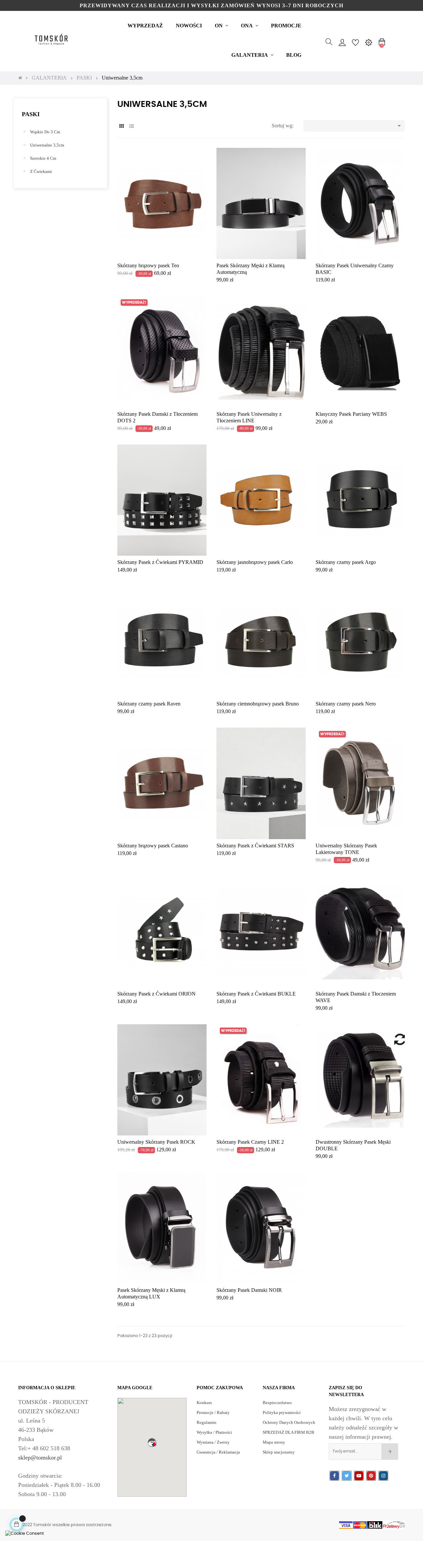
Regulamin (206, 1422)
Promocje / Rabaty (213, 1412)
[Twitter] (346, 1475)
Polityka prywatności (282, 1412)
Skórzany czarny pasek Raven (148, 703)
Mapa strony (274, 1442)
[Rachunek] (342, 42)
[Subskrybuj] (389, 1451)
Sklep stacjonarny (279, 1452)
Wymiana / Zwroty (213, 1442)
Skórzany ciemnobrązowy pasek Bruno (257, 703)
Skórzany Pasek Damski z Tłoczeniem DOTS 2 (157, 417)
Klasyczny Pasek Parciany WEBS (351, 414)
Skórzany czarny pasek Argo (346, 562)
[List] (131, 126)
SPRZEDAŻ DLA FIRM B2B (288, 1432)
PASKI (31, 114)
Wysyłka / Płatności (214, 1432)
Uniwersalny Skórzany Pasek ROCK (156, 1142)
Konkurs (204, 1402)
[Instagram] (383, 1475)
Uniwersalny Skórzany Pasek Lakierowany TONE (346, 849)
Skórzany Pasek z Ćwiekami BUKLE (256, 994)
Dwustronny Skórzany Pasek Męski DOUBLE (353, 1145)
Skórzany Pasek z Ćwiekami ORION (156, 994)
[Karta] (121, 126)
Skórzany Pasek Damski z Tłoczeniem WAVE (356, 997)
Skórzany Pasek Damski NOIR (249, 1290)
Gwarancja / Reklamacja (218, 1452)
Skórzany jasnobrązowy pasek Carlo (254, 562)
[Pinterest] (371, 1475)
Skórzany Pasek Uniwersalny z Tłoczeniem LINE (249, 417)
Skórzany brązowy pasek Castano (152, 845)
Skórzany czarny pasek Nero (346, 703)
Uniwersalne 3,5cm (47, 145)
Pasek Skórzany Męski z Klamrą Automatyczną (250, 269)
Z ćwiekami (41, 171)
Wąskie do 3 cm (45, 131)
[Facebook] (334, 1475)
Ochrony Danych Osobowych (289, 1422)
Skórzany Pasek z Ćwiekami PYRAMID (160, 562)
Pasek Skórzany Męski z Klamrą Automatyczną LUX (151, 1293)
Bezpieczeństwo (277, 1402)
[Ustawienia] (368, 42)
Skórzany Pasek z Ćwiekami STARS (255, 845)
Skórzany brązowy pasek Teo (148, 265)
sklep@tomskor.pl (40, 1457)
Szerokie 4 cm (43, 158)
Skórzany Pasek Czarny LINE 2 (250, 1142)
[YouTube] (359, 1475)
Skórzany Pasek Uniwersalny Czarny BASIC (355, 269)
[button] (152, 1442)
